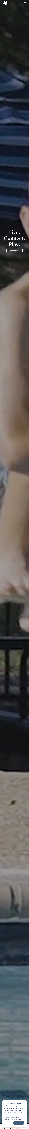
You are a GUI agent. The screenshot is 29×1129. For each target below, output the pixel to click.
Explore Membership (14, 250)
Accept (19, 1123)
